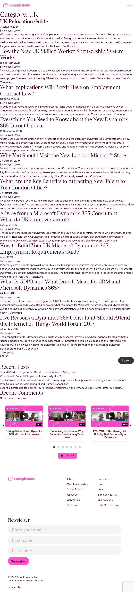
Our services (105, 499)
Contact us (73, 499)
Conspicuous (16, 6)
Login (101, 489)
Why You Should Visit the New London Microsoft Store (63, 155)
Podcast (103, 479)
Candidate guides (77, 484)
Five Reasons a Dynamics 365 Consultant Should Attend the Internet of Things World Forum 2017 (65, 321)
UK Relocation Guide (24, 21)
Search (4, 355)
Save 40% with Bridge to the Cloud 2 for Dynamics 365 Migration (38, 372)
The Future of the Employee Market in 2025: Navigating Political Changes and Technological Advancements (63, 380)
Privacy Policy (15, 587)
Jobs (69, 479)
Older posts (7, 352)
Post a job (72, 505)
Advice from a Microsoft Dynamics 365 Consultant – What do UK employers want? (60, 216)
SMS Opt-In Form (108, 505)
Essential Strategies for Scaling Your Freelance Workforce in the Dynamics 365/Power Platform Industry (61, 387)
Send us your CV (107, 494)
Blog (100, 484)
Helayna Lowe (12, 30)
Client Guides (75, 489)
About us (72, 494)
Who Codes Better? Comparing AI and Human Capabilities (34, 383)
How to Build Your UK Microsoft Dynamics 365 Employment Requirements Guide (54, 248)
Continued (68, 46)
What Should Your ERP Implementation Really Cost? (30, 376)
